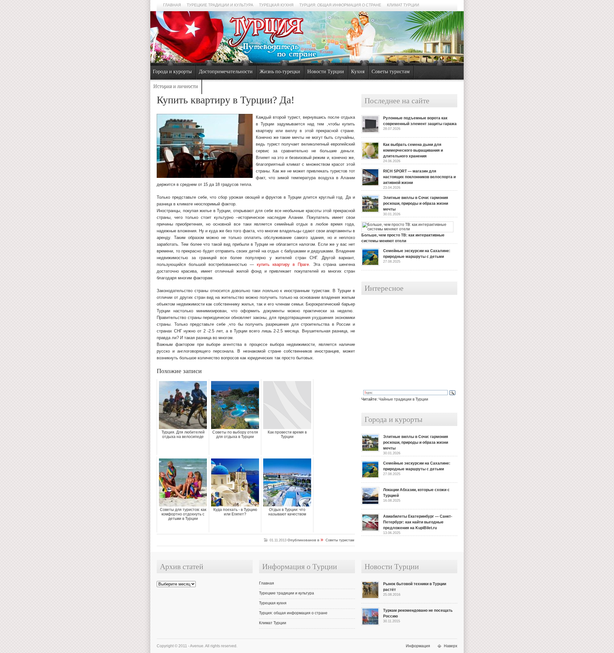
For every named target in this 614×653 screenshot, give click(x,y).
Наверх (450, 646)
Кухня (358, 71)
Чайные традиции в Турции (403, 399)
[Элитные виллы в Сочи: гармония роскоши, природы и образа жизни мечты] (370, 211)
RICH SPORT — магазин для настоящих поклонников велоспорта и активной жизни (419, 177)
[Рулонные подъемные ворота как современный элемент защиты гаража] (370, 132)
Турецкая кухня (276, 5)
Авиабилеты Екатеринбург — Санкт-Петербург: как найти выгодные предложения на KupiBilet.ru (417, 522)
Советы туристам (391, 71)
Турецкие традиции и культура (220, 5)
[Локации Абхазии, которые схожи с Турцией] (370, 503)
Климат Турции (403, 5)
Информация (418, 646)
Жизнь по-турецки (280, 71)
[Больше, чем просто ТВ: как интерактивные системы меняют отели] (407, 229)
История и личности (175, 86)
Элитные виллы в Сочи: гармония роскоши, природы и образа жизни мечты (415, 203)
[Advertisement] (402, 343)
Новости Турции (325, 71)
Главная (172, 5)
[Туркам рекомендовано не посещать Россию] (370, 624)
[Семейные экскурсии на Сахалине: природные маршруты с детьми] (370, 264)
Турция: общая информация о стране (340, 5)
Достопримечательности (226, 71)
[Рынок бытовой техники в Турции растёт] (370, 597)
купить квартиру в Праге (283, 264)
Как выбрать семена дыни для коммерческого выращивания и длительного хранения (413, 150)
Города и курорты (172, 71)
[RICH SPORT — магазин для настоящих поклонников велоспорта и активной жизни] (370, 185)
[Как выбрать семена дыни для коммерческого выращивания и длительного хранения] (370, 158)
